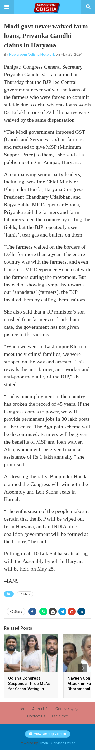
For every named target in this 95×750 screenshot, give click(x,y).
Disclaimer (59, 716)
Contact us (36, 716)
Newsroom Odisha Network (32, 54)
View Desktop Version (49, 734)
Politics (25, 594)
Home (22, 709)
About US (40, 709)
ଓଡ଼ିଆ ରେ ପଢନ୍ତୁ (65, 709)
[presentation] (82, 668)
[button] (7, 7)
